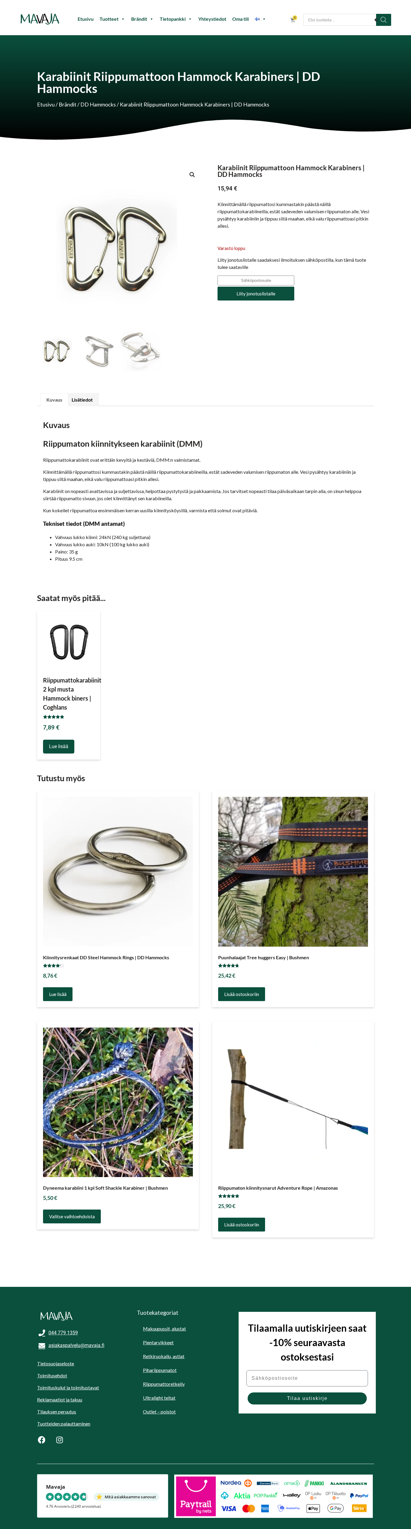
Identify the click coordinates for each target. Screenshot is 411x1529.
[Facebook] (41, 1439)
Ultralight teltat (159, 1398)
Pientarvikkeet (158, 1342)
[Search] (383, 20)
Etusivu (86, 19)
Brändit (139, 19)
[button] (192, 174)
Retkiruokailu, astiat (163, 1356)
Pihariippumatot (160, 1370)
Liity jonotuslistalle (255, 293)
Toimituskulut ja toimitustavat (68, 1387)
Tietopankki (173, 19)
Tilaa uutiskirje (307, 1398)
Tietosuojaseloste (55, 1363)
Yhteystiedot (212, 19)
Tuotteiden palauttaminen (63, 1423)
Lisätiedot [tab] (82, 399)
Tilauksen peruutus (56, 1411)
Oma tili (240, 19)
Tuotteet (109, 19)
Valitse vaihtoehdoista (72, 1216)
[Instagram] (59, 1439)
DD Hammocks (98, 104)
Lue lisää (58, 746)
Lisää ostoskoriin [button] (241, 994)
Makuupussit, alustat (164, 1328)
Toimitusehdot (52, 1375)
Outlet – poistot (159, 1411)
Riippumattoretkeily (164, 1384)
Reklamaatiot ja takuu (59, 1399)
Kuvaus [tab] (54, 399)
